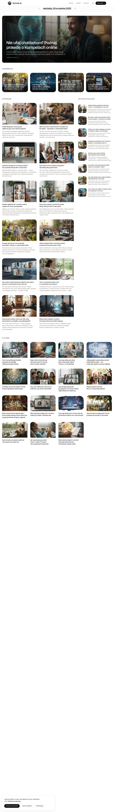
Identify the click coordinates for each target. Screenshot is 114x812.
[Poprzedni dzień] (75, 8)
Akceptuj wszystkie (12, 806)
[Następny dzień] (39, 8)
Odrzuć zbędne (27, 806)
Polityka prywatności (14, 801)
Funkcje (71, 3)
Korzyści (78, 3)
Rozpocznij (100, 3)
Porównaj (86, 3)
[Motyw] (92, 3)
